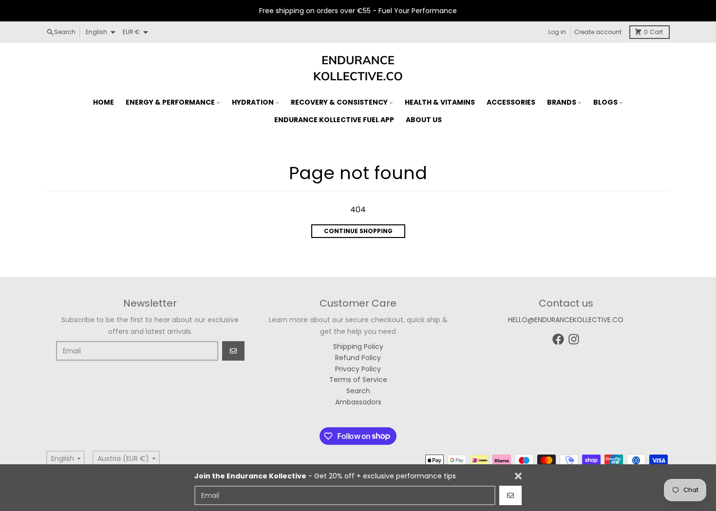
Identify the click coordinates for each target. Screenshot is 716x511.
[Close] (518, 476)
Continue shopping (358, 231)
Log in (557, 32)
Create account (598, 32)
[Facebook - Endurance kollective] (558, 339)
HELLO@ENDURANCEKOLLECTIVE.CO (565, 320)
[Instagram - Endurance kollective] (574, 339)
